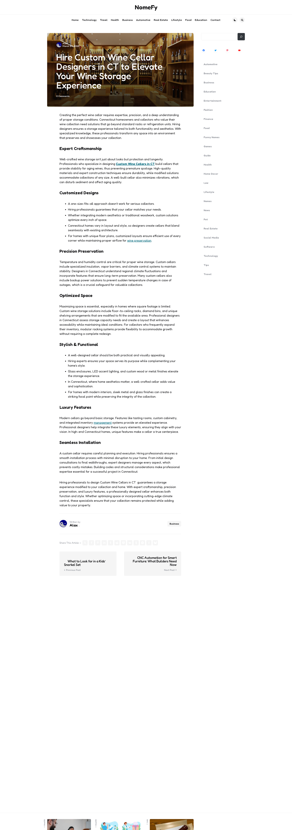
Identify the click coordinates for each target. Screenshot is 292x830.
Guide (207, 155)
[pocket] (123, 542)
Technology (211, 255)
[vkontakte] (129, 542)
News (207, 210)
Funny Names (211, 137)
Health (208, 164)
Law (206, 182)
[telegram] (142, 542)
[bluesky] (155, 542)
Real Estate (211, 228)
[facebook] (91, 542)
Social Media (211, 237)
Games (208, 146)
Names (208, 201)
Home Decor (211, 173)
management (103, 422)
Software (209, 246)
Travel (208, 274)
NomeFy (146, 7)
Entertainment (212, 100)
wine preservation (139, 240)
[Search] (241, 36)
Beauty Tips (211, 73)
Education (210, 91)
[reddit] (117, 542)
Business (174, 523)
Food (207, 128)
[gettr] (148, 542)
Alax (65, 43)
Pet (206, 219)
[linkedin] (104, 542)
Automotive (210, 64)
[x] (85, 542)
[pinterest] (97, 542)
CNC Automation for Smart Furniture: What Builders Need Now (155, 561)
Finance (208, 118)
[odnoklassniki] (136, 542)
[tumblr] (110, 542)
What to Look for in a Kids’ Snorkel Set (84, 563)
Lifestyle (209, 192)
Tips (206, 265)
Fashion (208, 109)
